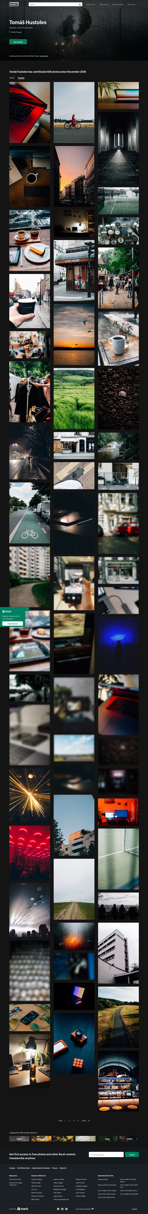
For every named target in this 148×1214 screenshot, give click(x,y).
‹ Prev (60, 1120)
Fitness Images (80, 1196)
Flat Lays (34, 1189)
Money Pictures (59, 1186)
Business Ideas (103, 1179)
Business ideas (118, 4)
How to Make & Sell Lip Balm (107, 1190)
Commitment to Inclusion (41, 1167)
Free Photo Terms (23, 1167)
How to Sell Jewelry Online (106, 1194)
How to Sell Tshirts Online (106, 1197)
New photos (104, 4)
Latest (11, 77)
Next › (84, 1120)
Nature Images (58, 1182)
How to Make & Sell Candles (129, 1194)
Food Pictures (80, 1182)
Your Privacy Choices (83, 1208)
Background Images (60, 1189)
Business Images (36, 1179)
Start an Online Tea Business (107, 1185)
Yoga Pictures (58, 1196)
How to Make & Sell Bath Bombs (128, 1180)
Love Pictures (80, 1192)
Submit (132, 1154)
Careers (12, 1167)
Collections (90, 4)
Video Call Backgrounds (61, 1199)
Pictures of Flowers (37, 1196)
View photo (44, 55)
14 (89, 1120)
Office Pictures (36, 1186)
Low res (42, 140)
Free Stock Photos (15, 1179)
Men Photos (57, 1192)
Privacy (55, 1167)
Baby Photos (35, 1199)
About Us (63, 1167)
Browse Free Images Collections (15, 1183)
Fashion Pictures (59, 1179)
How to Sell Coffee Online (128, 1190)
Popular (21, 77)
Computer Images (81, 1186)
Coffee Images (36, 1182)
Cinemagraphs (80, 1189)
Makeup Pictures (81, 1179)
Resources (131, 4)
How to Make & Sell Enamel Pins (129, 1186)
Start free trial (12, 623)
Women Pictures (36, 1192)
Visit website (18, 41)
